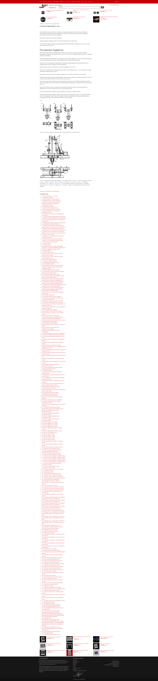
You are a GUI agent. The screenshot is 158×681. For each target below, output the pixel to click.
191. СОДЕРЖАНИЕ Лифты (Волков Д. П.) (51, 634)
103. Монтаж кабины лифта (48, 439)
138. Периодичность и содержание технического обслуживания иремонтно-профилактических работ (53, 513)
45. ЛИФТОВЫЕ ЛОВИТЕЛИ (48, 295)
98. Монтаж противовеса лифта (49, 432)
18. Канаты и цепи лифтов (48, 234)
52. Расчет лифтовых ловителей (49, 309)
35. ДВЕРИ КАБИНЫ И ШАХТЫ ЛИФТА (51, 269)
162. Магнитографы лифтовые (49, 571)
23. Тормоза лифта (46, 244)
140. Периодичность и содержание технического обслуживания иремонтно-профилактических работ (53, 522)
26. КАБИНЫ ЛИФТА (46, 250)
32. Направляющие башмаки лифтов (50, 262)
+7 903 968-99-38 (113, 5)
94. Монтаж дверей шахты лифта (50, 424)
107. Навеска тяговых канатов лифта (51, 448)
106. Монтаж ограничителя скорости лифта (52, 447)
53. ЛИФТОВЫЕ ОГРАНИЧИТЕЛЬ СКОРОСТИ (52, 311)
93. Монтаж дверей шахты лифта (50, 423)
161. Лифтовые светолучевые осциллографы (52, 569)
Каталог (44, 1)
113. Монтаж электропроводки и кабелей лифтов (53, 458)
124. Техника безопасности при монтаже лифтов (53, 478)
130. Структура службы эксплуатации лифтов (53, 489)
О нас (41, 1)
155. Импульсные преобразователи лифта (52, 560)
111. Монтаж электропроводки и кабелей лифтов (53, 455)
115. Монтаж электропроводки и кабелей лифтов (53, 461)
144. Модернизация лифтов (48, 532)
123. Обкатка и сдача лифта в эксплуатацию (52, 476)
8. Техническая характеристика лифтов (51, 209)
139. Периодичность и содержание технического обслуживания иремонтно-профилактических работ (53, 518)
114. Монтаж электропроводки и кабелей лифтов (53, 460)
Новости (78, 1)
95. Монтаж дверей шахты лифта (50, 426)
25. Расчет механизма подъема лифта (51, 249)
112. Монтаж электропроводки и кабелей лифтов (53, 457)
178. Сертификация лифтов (48, 602)
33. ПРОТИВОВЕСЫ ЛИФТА (48, 264)
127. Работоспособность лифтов (49, 485)
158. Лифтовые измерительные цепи (50, 565)
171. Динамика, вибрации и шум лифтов (51, 587)
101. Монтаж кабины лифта (48, 436)
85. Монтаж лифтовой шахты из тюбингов (52, 399)
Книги (74, 666)
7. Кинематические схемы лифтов (50, 207)
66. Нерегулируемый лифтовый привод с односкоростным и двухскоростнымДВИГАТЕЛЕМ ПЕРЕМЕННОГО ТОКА (53, 347)
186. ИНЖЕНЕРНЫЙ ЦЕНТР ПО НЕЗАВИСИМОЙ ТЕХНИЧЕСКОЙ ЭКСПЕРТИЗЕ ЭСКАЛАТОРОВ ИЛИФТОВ (53, 624)
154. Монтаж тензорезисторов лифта (50, 559)
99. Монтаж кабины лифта (48, 433)
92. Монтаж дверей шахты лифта (50, 422)
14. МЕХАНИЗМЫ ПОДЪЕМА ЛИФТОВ (50, 224)
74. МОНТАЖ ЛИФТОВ (47, 370)
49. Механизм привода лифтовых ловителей (52, 302)
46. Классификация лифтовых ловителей (51, 296)
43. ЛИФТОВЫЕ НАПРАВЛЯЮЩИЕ (50, 290)
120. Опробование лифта (48, 472)
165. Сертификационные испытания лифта (52, 576)
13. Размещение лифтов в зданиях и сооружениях (54, 222)
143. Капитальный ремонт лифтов (50, 531)
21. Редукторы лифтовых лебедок (50, 241)
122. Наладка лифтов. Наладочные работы (52, 475)
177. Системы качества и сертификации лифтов (53, 600)
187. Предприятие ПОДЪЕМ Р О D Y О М (51, 627)
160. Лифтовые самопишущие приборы (51, 568)
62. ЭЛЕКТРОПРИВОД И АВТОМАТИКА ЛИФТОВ (53, 334)
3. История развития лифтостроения (50, 199)
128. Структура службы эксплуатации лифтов (53, 486)
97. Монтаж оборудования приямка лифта (52, 430)
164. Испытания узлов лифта (49, 575)
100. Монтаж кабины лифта (48, 435)
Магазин (75, 660)
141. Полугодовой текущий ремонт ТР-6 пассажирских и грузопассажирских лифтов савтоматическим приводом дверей (52, 527)
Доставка (73, 1)
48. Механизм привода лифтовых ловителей (52, 300)
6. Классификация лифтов (48, 206)
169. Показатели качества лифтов (50, 584)
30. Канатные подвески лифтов (49, 259)
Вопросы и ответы (77, 668)
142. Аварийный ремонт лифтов (49, 529)
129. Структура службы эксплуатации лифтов (53, 488)
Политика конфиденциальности (79, 670)
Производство (56, 1)
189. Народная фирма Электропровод (51, 631)
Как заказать (67, 1)
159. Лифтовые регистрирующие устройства (52, 566)
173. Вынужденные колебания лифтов (51, 590)
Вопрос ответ (84, 1)
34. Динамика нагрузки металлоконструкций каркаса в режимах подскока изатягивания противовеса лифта (52, 267)
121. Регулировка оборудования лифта (51, 473)
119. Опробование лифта (48, 470)
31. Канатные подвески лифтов (49, 261)
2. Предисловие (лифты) (47, 197)
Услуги (49, 1)
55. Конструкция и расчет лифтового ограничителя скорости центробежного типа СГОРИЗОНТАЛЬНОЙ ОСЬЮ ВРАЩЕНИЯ (52, 317)
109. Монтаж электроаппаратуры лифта (51, 453)
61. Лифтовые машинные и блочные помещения (53, 333)
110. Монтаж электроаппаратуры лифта (51, 454)
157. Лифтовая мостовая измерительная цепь (53, 563)
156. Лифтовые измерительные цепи (50, 562)
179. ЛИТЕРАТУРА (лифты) (48, 603)
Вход (117, 1)
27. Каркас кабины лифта (48, 252)
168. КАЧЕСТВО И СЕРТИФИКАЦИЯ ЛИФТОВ (52, 582)
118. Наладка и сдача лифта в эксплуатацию (52, 469)
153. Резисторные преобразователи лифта (52, 557)
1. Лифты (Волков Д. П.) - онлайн (49, 196)
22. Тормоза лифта (46, 243)
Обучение (62, 1)
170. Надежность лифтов (48, 585)
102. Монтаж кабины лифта (48, 438)
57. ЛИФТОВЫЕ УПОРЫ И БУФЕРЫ (50, 323)
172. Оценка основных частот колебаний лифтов (53, 588)
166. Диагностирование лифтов (49, 578)
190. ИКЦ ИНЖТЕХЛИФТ (47, 633)
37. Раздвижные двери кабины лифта (51, 274)
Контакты (90, 1)
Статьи (74, 665)
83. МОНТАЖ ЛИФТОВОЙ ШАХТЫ (50, 395)
